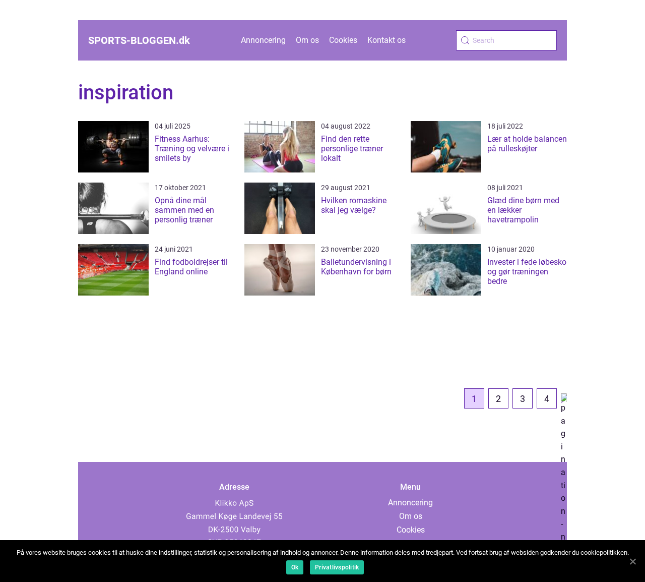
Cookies (343, 40)
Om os (307, 40)
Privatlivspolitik (337, 567)
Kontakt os (386, 40)
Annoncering (263, 40)
